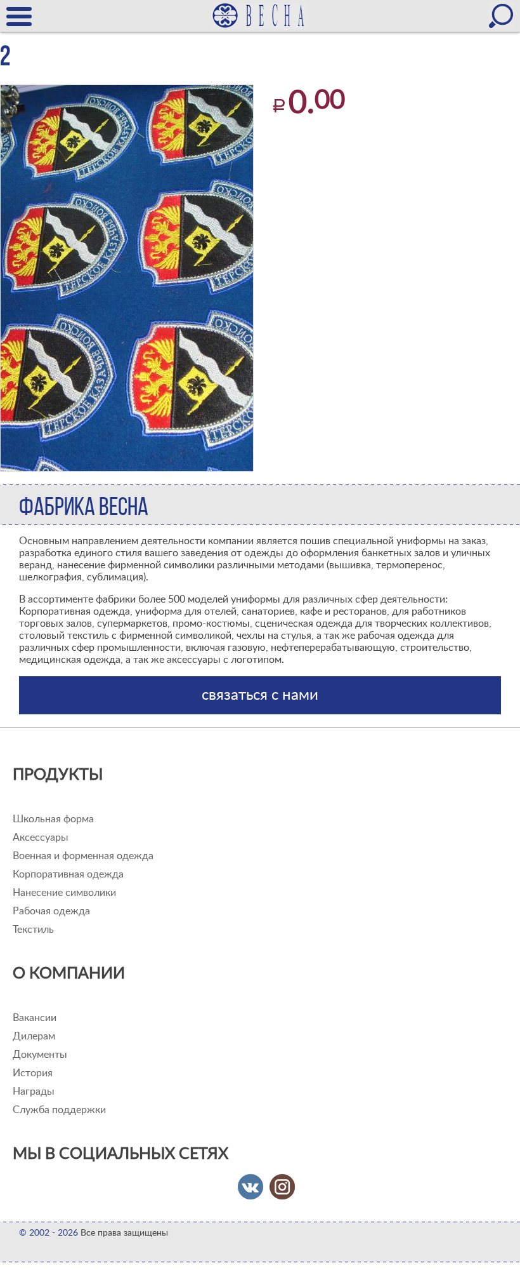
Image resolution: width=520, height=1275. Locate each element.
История (33, 1073)
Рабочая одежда (51, 911)
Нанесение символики (64, 893)
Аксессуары (40, 837)
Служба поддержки (59, 1110)
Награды (34, 1091)
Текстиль (33, 930)
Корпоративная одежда (68, 874)
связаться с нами (260, 695)
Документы (40, 1055)
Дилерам (34, 1036)
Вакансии (34, 1018)
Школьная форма (53, 819)
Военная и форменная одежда (83, 856)
